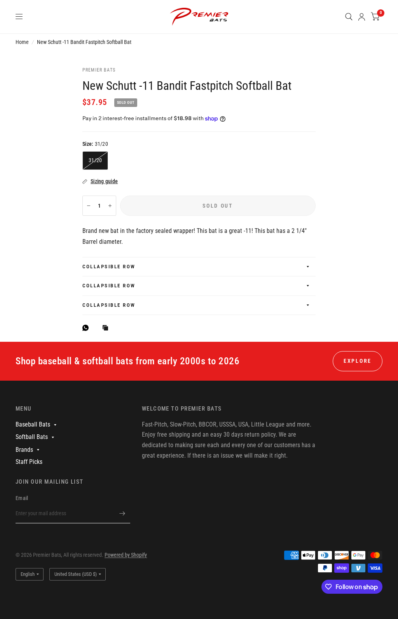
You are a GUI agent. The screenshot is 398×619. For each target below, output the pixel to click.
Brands (24, 449)
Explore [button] (358, 361)
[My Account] (361, 16)
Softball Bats (32, 437)
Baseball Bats (33, 424)
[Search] (348, 16)
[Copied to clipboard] (107, 328)
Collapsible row (109, 266)
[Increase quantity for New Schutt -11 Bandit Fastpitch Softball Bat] (110, 205)
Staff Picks (29, 461)
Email (22, 498)
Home (22, 42)
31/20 (95, 160)
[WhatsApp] (87, 328)
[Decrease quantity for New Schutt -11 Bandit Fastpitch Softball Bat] (88, 205)
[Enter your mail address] (122, 513)
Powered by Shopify (126, 555)
